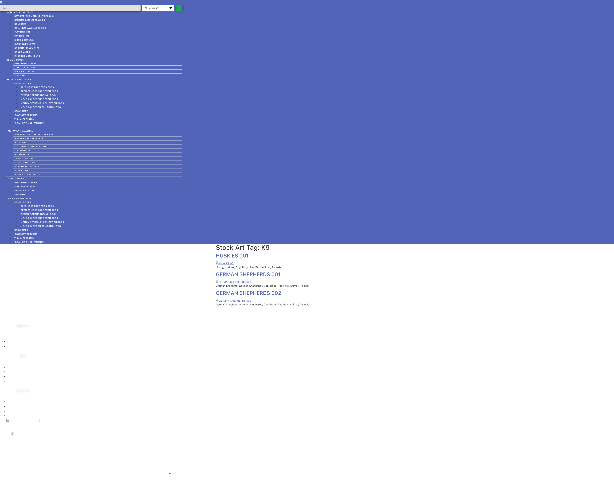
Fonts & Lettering (25, 67)
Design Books (22, 83)
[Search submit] (179, 8)
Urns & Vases (22, 52)
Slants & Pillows (24, 44)
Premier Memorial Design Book (39, 91)
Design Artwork (24, 71)
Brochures (21, 111)
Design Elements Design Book (38, 95)
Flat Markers (22, 32)
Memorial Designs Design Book (39, 99)
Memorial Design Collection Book (41, 107)
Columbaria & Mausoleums (30, 28)
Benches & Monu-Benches (29, 20)
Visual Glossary (24, 119)
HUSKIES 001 (232, 256)
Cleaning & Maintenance (29, 123)
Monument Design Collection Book (42, 103)
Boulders (20, 24)
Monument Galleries (19, 12)
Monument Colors (25, 63)
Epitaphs (19, 75)
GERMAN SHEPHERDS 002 (248, 293)
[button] (91, 127)
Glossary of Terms (25, 115)
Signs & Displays (24, 40)
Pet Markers (21, 36)
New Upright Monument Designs (34, 16)
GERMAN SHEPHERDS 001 (248, 274)
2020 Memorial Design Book (37, 87)
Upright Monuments (26, 48)
